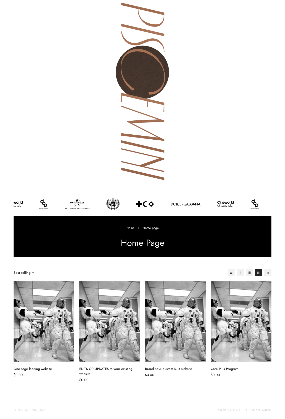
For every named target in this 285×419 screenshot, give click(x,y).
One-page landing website (33, 368)
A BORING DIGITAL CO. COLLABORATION (244, 410)
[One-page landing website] (44, 321)
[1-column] (231, 272)
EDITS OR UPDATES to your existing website (105, 371)
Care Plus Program (224, 368)
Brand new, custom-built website (168, 368)
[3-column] (249, 272)
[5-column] (267, 272)
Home (130, 228)
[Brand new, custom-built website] (175, 321)
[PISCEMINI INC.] (142, 91)
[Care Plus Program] (241, 321)
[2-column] (240, 272)
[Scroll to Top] (277, 396)
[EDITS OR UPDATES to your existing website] (109, 321)
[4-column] (258, 272)
